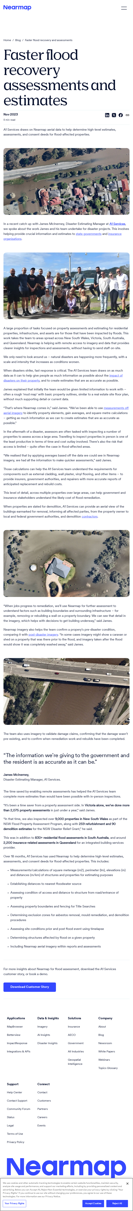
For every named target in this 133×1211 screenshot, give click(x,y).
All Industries (76, 1051)
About (102, 1026)
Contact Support (17, 1101)
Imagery (42, 1026)
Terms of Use (15, 1134)
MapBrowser (15, 1026)
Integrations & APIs (18, 1051)
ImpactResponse (17, 1043)
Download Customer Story (29, 987)
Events (41, 1125)
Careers (42, 1117)
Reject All (117, 1203)
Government (75, 1043)
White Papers (106, 1051)
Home (7, 40)
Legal (10, 1125)
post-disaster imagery (43, 634)
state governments (88, 234)
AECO (72, 1035)
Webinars (104, 1060)
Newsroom (105, 1043)
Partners (42, 1109)
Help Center (14, 1092)
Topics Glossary (108, 1068)
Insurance (74, 1026)
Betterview (13, 1035)
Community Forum (18, 1109)
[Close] (127, 1183)
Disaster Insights (47, 1043)
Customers (44, 1101)
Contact (42, 1092)
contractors (89, 516)
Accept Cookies (93, 1203)
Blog (18, 40)
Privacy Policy (15, 1142)
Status (10, 1117)
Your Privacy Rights (14, 1203)
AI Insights (43, 1035)
